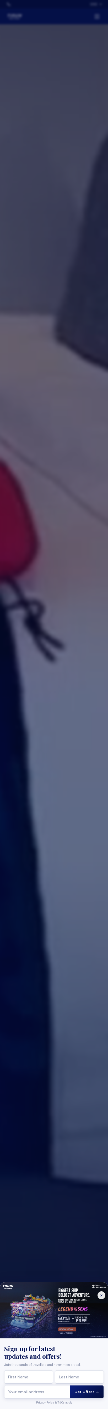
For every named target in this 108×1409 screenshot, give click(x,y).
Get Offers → (86, 1392)
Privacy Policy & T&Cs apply (54, 1402)
